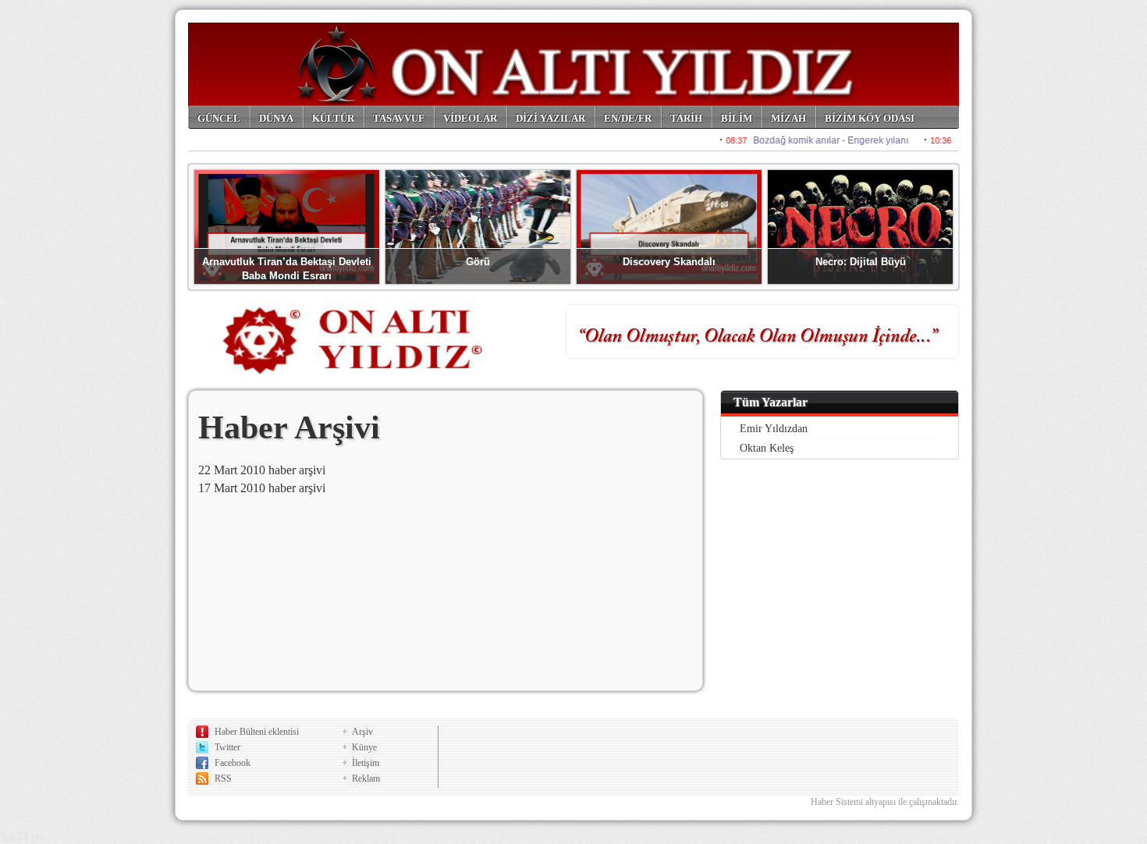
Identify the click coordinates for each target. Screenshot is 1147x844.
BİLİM (736, 118)
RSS (223, 778)
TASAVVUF (398, 118)
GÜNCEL (218, 118)
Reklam (366, 778)
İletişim (365, 762)
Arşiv (362, 731)
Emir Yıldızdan (774, 428)
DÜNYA (276, 118)
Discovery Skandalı (669, 262)
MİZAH (788, 118)
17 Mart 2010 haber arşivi (261, 488)
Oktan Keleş (767, 448)
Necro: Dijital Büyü (860, 262)
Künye (364, 747)
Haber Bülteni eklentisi (257, 731)
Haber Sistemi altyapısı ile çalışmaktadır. (885, 801)
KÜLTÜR (333, 118)
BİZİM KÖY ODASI (869, 118)
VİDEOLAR (470, 118)
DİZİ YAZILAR (550, 118)
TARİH (686, 118)
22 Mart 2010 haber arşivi (261, 470)
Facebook (232, 762)
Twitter (227, 747)
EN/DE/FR (628, 118)
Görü (478, 262)
